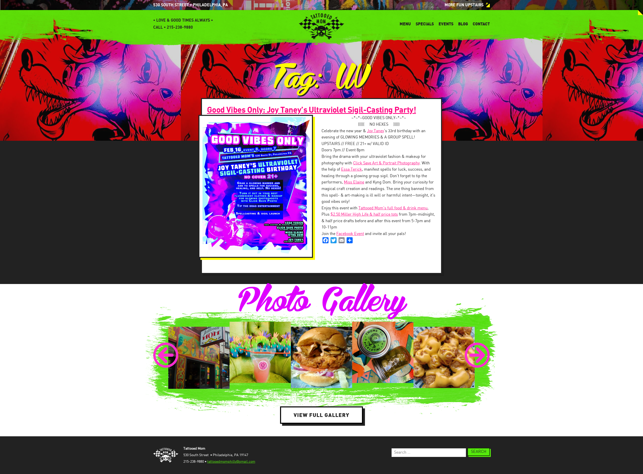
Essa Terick (351, 169)
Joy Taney (375, 131)
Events (446, 23)
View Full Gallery (321, 415)
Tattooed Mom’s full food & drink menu (392, 208)
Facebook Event (350, 234)
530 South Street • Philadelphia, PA (190, 5)
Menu (405, 23)
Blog (463, 23)
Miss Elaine (354, 182)
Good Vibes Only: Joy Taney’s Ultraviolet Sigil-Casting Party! (311, 110)
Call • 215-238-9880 (173, 27)
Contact (481, 23)
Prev (165, 355)
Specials (425, 23)
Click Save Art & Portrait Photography (386, 163)
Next (477, 355)
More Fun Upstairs (464, 5)
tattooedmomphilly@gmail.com (231, 461)
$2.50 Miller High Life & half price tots (364, 214)
